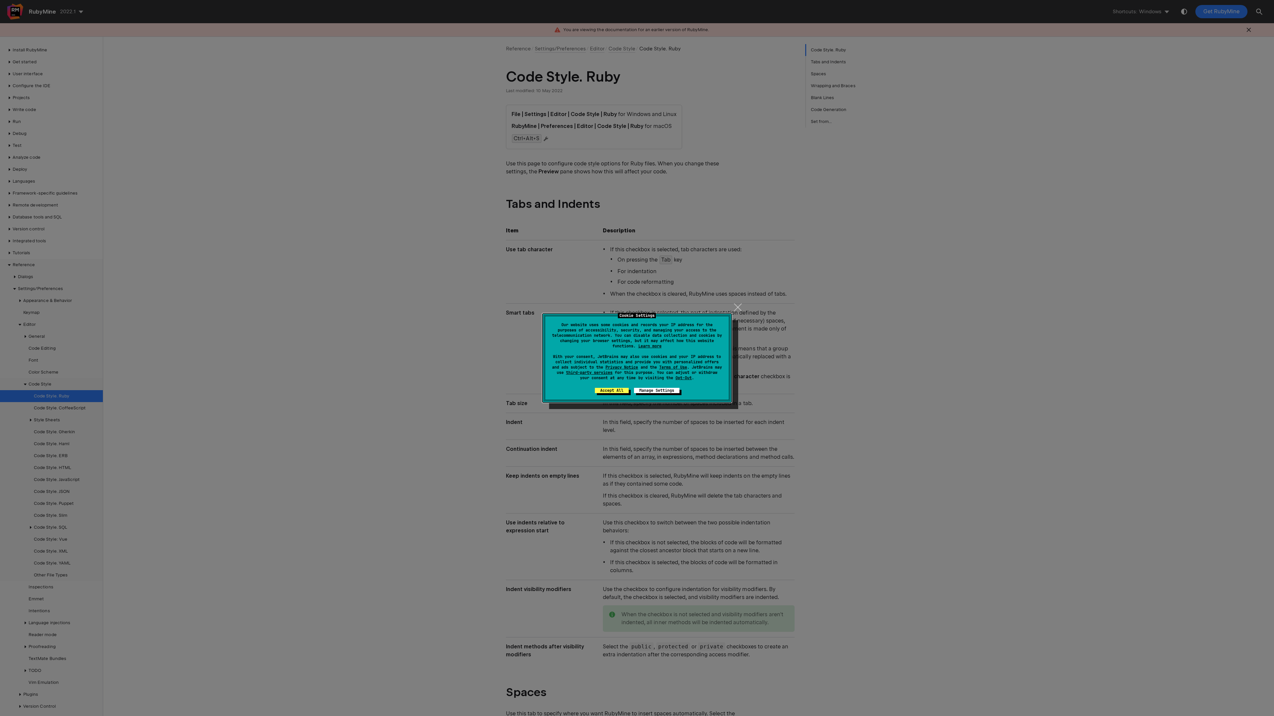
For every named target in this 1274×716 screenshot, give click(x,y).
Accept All (611, 390)
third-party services (589, 372)
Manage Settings (656, 390)
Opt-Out (683, 378)
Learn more (650, 346)
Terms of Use (673, 367)
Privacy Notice (621, 367)
